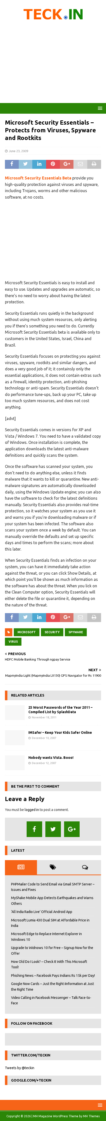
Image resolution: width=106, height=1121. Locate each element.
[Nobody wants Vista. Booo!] (15, 762)
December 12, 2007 (44, 763)
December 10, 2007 (44, 737)
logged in (32, 810)
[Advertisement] (53, 63)
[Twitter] (53, 829)
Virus (13, 641)
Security (52, 632)
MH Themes (91, 1116)
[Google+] (72, 829)
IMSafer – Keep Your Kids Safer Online (60, 733)
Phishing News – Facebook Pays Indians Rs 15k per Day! (53, 976)
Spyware (76, 632)
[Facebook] (34, 829)
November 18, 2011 (44, 717)
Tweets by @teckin (19, 1068)
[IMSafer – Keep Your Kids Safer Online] (15, 737)
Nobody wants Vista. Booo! (50, 758)
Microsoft (27, 632)
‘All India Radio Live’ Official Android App (41, 912)
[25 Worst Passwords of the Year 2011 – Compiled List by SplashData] (15, 712)
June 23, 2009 (18, 151)
